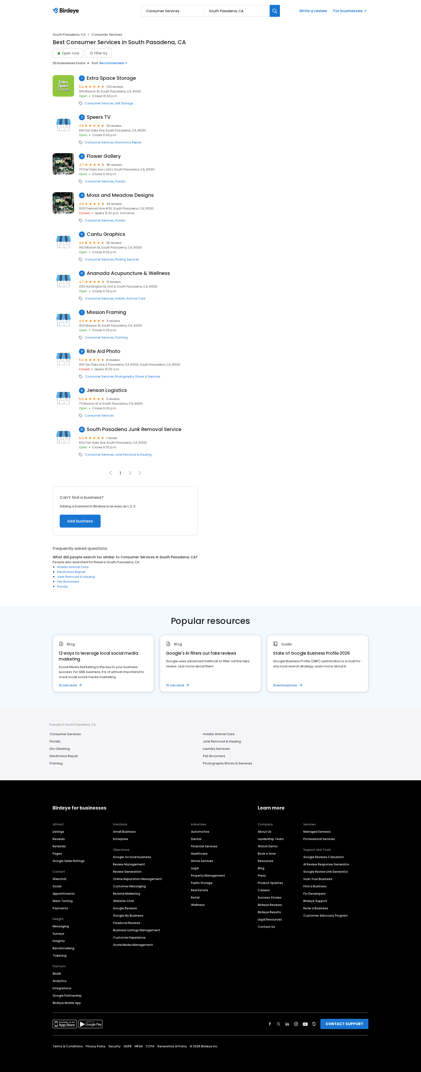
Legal (195, 868)
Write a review (313, 11)
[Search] (275, 11)
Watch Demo (268, 846)
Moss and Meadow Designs (120, 195)
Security (114, 1046)
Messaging (61, 926)
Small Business (124, 832)
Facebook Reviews (126, 923)
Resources (265, 861)
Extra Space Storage (111, 78)
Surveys (58, 934)
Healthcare (199, 854)
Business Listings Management (136, 930)
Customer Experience (129, 937)
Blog (261, 868)
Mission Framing (106, 312)
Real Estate (199, 890)
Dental (196, 839)
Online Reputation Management (137, 879)
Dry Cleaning (60, 748)
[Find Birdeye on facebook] (270, 1024)
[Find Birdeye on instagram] (296, 1024)
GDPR (128, 1046)
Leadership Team (271, 839)
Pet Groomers (68, 581)
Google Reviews (125, 908)
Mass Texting (63, 901)
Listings (58, 832)
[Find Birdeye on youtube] (305, 1024)
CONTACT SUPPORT (344, 1023)
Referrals (59, 846)
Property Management (208, 875)
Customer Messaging (129, 886)
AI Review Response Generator (326, 864)
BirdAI (57, 974)
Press (262, 875)
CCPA (150, 1046)
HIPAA (138, 1046)
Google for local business (132, 857)
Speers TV (99, 117)
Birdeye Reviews (270, 905)
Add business (80, 521)
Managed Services (317, 832)
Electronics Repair (128, 142)
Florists (120, 181)
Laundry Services (216, 748)
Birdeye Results (269, 912)
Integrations (62, 988)
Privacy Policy (95, 1046)
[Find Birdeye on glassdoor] (314, 1024)
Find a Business (314, 886)
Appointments (64, 894)
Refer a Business (315, 908)
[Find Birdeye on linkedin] (287, 1024)
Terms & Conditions (68, 1046)
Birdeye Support (315, 901)
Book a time (267, 854)
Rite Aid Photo (103, 351)
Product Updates (270, 883)
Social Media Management (133, 945)
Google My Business (128, 915)
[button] (139, 473)
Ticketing (60, 955)
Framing (121, 338)
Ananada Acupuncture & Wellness (128, 273)
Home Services (202, 861)
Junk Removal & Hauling (133, 455)
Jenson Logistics (107, 390)
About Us (264, 832)
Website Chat (123, 901)
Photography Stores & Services (137, 377)
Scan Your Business (317, 879)
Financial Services (204, 846)
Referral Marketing (126, 894)
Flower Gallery (104, 156)
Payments (60, 908)
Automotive (200, 832)
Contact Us (266, 927)
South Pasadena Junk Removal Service (134, 429)
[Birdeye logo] (67, 11)
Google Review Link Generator (325, 872)
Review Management (129, 864)
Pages (57, 854)
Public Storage (201, 883)
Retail (195, 897)
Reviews (59, 839)
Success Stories (269, 897)
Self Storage (124, 103)
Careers (264, 890)
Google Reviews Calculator (323, 857)
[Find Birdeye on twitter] (278, 1024)
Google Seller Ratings (69, 861)
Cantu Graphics (106, 234)
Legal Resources (270, 919)
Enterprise (120, 839)
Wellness (198, 905)
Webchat (60, 879)
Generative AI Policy (172, 1046)
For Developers (314, 894)
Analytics (60, 981)
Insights (59, 941)
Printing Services (127, 259)
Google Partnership (67, 995)
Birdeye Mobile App (67, 1003)
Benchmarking (63, 948)
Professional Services (319, 839)
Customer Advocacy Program (325, 915)
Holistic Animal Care (130, 299)
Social (57, 886)
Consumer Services (99, 103)
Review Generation (127, 872)
